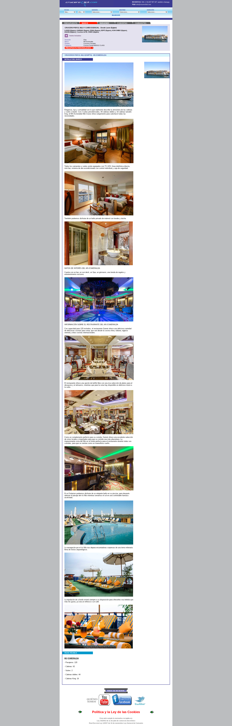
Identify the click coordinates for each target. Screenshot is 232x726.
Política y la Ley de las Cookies (116, 712)
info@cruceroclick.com (143, 4)
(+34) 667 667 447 (151, 2)
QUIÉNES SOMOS (92, 700)
